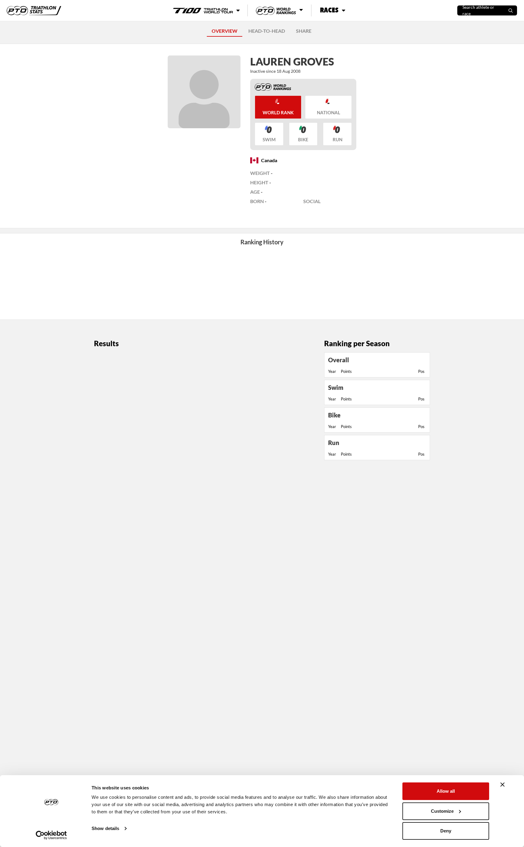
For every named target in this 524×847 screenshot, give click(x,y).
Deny (445, 830)
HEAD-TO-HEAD (266, 31)
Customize (442, 811)
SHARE (303, 31)
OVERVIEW (224, 31)
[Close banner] (502, 784)
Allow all (446, 791)
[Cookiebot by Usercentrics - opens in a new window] (51, 835)
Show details (105, 828)
